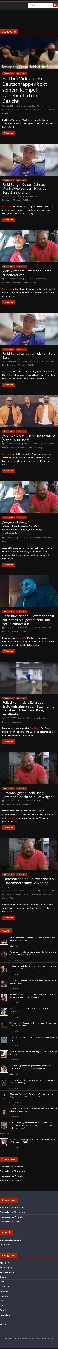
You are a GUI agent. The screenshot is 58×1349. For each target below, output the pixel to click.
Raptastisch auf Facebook (12, 1166)
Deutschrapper (18, 110)
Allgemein (21, 73)
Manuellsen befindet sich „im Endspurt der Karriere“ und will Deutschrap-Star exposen (32, 953)
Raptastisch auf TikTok (10, 1180)
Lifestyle (4, 1296)
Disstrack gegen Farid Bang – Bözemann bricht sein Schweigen (27, 794)
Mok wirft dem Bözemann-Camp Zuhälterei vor (26, 273)
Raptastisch (8, 73)
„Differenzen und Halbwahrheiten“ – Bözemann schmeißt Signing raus (28, 883)
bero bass (42, 196)
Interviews (5, 1291)
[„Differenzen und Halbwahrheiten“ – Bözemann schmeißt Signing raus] (29, 840)
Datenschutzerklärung (10, 1240)
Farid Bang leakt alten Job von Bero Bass (29, 355)
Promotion (5, 1315)
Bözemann (6, 110)
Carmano (26, 894)
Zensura (13, 114)
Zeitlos (3, 1324)
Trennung (14, 898)
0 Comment (45, 891)
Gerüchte (4, 1286)
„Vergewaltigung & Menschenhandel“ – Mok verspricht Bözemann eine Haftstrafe (22, 528)
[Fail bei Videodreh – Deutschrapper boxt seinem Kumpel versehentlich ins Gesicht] (29, 38)
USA (2, 1319)
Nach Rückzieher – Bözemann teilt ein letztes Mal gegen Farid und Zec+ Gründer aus (28, 620)
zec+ (24, 632)
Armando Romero (32, 361)
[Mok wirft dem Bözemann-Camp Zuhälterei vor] (29, 232)
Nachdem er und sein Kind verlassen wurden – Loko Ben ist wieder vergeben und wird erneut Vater (33, 995)
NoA (2, 1305)
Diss (2, 1282)
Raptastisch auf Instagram (12, 1171)
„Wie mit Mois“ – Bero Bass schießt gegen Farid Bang (28, 438)
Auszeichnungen (8, 1272)
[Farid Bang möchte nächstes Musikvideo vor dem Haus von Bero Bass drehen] (29, 145)
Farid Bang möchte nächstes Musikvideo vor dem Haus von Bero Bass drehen (25, 188)
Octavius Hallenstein (27, 106)
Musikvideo (49, 110)
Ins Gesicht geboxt (36, 110)
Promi (3, 1310)
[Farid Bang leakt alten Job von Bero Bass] (29, 314)
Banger (47, 361)
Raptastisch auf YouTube (11, 1176)
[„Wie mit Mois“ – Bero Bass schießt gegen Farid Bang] (29, 397)
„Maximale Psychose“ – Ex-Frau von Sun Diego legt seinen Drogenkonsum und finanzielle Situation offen (33, 1095)
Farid (30, 448)
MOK (35, 283)
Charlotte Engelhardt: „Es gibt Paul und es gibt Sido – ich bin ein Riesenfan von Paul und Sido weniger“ (32, 1067)
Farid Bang (27, 200)
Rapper (5, 114)
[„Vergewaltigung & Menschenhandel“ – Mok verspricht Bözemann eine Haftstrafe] (29, 483)
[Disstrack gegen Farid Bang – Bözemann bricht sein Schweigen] (29, 754)
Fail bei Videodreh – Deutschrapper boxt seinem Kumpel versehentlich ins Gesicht (24, 89)
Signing (5, 898)
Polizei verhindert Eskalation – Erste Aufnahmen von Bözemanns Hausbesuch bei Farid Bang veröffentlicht (28, 708)
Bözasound (44, 106)
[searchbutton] (55, 5)
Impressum (5, 1244)
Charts (3, 1277)
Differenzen (36, 894)
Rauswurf (46, 894)
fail (26, 110)
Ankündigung (6, 1267)
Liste (2, 1301)
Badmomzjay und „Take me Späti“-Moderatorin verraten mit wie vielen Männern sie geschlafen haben (32, 967)
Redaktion (29, 196)
